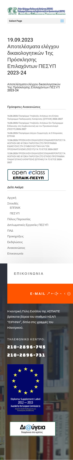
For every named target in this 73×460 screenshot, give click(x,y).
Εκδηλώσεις (15, 242)
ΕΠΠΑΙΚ (15, 207)
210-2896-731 (26, 355)
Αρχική (11, 197)
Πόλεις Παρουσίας (19, 219)
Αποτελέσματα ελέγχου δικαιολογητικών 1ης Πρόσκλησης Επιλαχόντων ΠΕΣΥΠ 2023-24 (33, 87)
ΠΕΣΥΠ (15, 213)
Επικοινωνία (15, 253)
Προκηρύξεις (15, 236)
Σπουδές (12, 203)
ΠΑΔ (10, 230)
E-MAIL (38, 294)
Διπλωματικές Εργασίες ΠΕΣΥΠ (27, 225)
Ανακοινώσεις (16, 247)
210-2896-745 (26, 347)
